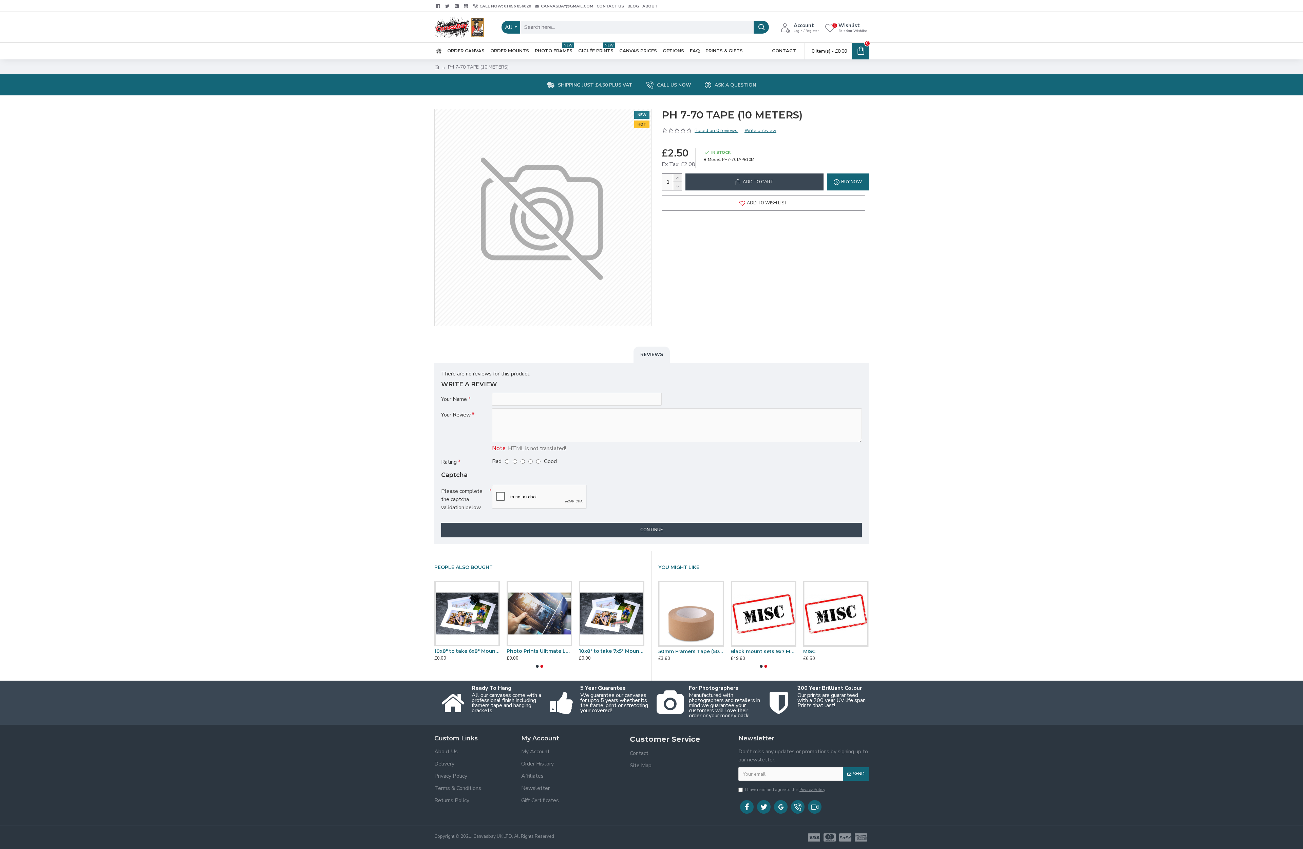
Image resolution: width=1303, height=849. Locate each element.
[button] (537, 666)
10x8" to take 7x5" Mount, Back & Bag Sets (611, 651)
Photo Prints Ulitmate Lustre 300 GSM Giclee (539, 651)
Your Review (456, 415)
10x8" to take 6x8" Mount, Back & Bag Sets (467, 651)
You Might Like (678, 567)
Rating (449, 462)
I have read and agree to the (785, 789)
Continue (651, 530)
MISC (809, 651)
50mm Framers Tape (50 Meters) (691, 651)
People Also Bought (463, 567)
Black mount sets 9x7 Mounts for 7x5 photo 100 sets (763, 651)
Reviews (651, 354)
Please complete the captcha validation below (462, 499)
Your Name (454, 399)
